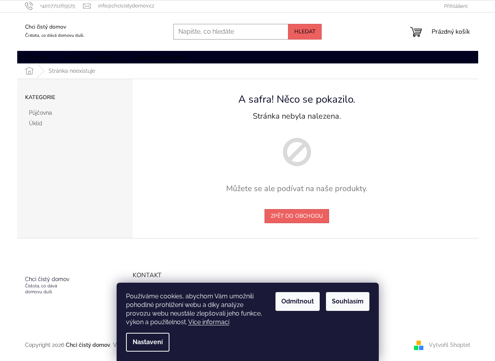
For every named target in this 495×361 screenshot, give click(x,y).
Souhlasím (348, 301)
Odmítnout (297, 301)
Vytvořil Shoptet (449, 344)
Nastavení (148, 342)
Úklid (35, 123)
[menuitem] (36, 57)
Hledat (304, 31)
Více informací (208, 322)
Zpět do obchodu (297, 216)
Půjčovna (40, 113)
